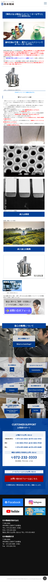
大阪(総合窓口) (9, 438)
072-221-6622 (22, 439)
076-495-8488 (22, 447)
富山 (6, 447)
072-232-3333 (25, 457)
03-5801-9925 (22, 443)
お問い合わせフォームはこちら (24, 479)
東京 (6, 443)
